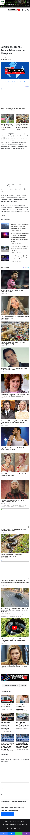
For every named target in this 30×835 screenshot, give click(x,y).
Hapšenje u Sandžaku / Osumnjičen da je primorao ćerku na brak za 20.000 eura (22, 707)
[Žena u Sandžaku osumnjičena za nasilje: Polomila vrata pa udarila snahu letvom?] (23, 717)
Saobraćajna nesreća (11, 685)
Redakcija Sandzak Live (7, 57)
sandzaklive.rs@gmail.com (9, 824)
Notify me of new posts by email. (10, 810)
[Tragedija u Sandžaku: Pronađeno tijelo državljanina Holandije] (7, 699)
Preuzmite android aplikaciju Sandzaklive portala (15, 672)
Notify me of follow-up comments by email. (13, 807)
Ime (2, 781)
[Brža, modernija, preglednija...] (15, 677)
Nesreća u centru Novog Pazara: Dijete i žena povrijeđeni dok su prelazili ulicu (19, 248)
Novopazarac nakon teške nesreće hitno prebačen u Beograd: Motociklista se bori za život (20, 226)
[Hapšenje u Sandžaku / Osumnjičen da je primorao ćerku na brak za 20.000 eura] (23, 699)
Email (2, 788)
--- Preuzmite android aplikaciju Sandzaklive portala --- (15, 81)
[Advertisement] (15, 28)
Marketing (24, 824)
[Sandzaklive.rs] (14, 10)
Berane (24, 685)
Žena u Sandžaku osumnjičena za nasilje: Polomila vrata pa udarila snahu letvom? (22, 725)
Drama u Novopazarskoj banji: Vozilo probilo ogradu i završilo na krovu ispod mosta (20, 258)
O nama (19, 824)
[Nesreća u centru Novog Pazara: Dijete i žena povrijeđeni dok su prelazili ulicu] (5, 249)
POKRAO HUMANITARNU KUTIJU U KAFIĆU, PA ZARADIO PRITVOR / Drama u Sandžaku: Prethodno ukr (7, 746)
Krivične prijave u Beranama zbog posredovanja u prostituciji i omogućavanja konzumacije (5, 726)
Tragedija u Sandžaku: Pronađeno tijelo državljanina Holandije (7, 706)
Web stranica (4, 794)
